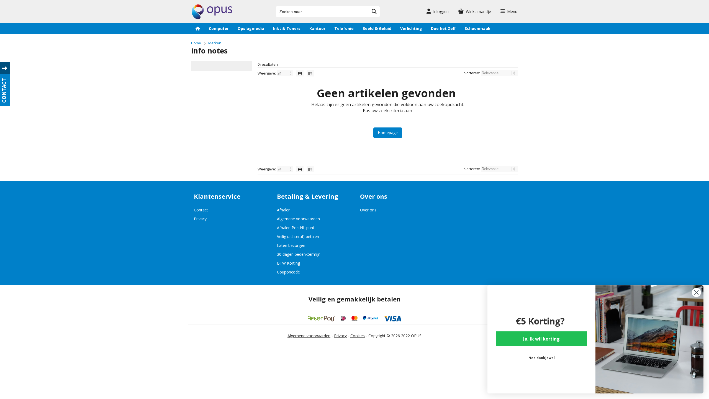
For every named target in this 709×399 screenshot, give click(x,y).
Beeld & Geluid (377, 28)
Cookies (357, 335)
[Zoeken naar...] (374, 11)
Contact (201, 210)
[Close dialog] (696, 292)
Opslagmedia (251, 28)
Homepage (388, 132)
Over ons (368, 210)
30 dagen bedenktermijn (298, 254)
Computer (219, 28)
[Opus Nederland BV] (212, 18)
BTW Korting (288, 263)
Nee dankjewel (541, 357)
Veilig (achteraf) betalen (298, 236)
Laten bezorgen (291, 245)
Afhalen (284, 210)
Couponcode (288, 272)
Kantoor (317, 28)
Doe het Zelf (443, 28)
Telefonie (344, 28)
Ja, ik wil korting (541, 339)
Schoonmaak (477, 28)
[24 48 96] (285, 73)
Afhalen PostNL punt (295, 227)
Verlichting (411, 28)
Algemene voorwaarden (298, 218)
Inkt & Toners (286, 28)
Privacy (200, 218)
